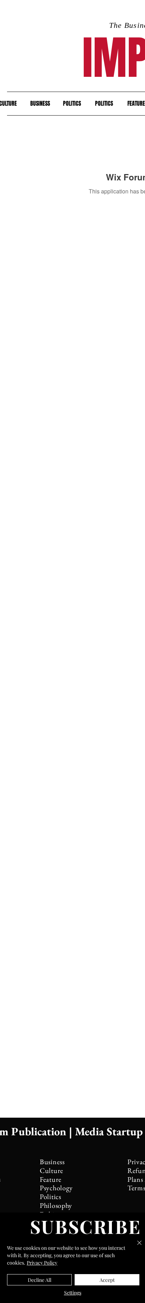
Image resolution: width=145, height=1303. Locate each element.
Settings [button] (72, 1292)
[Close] (135, 1247)
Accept (107, 1280)
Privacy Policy (42, 1262)
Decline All (39, 1280)
